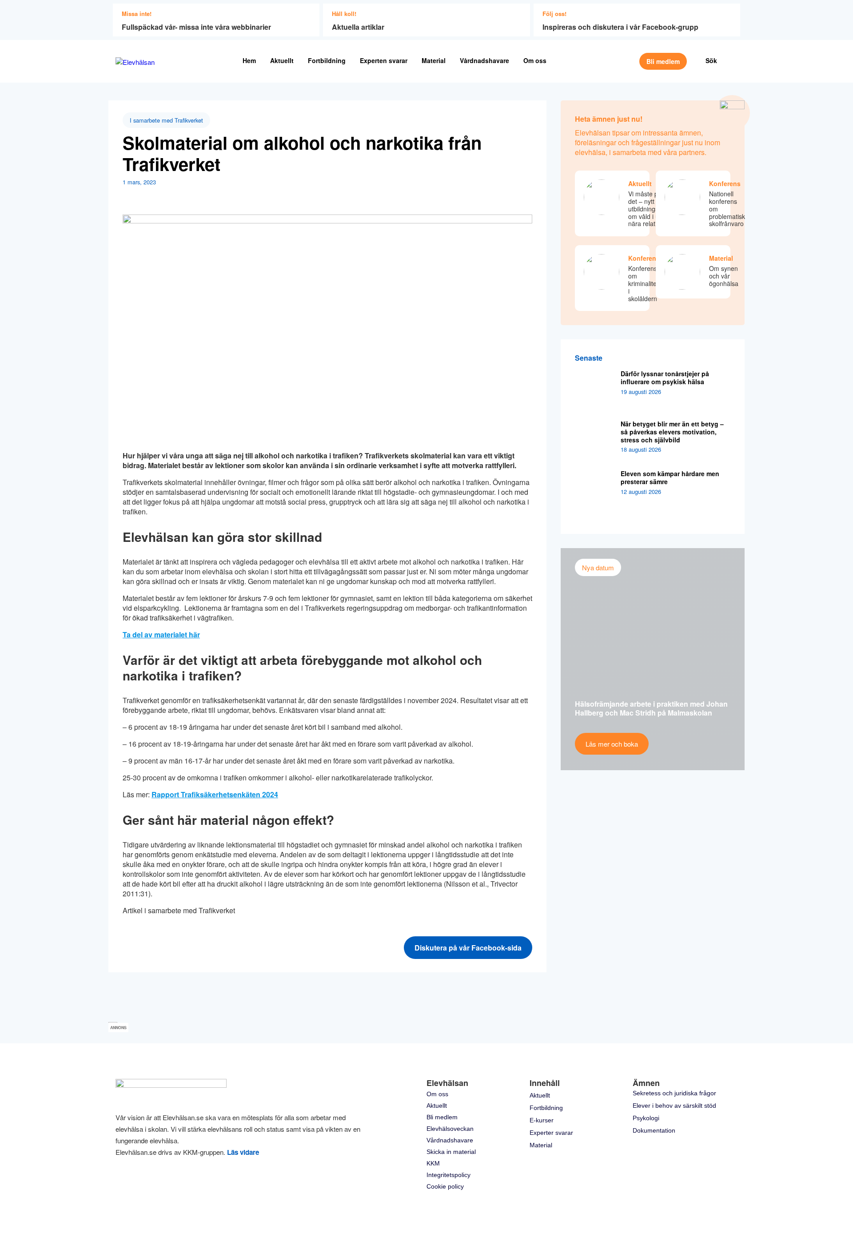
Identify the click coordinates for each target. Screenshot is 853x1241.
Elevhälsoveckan (450, 1128)
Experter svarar (551, 1132)
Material (434, 60)
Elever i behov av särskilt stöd (674, 1105)
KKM (433, 1163)
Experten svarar (383, 60)
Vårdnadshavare (484, 60)
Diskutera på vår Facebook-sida (468, 948)
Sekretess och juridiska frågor (674, 1093)
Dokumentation (654, 1130)
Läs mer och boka (612, 743)
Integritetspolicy (448, 1174)
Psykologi (646, 1118)
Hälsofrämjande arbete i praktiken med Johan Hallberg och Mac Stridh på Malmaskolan (651, 708)
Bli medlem (663, 61)
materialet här (176, 634)
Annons (118, 1027)
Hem (249, 60)
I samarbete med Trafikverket (166, 120)
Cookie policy (445, 1186)
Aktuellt (282, 60)
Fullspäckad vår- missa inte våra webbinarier (196, 27)
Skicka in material (451, 1151)
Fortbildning (327, 60)
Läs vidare (243, 1152)
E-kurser (542, 1120)
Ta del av (137, 634)
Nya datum (598, 567)
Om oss (534, 60)
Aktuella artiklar (358, 27)
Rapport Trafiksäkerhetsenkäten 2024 (214, 794)
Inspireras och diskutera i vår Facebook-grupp (620, 27)
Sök (711, 60)
